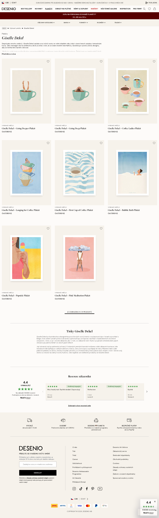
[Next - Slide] (147, 391)
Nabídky (94, 9)
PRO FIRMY (137, 9)
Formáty (82, 23)
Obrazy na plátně (63, 9)
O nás (75, 447)
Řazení (117, 23)
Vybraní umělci (15, 28)
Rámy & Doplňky (81, 9)
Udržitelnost (77, 463)
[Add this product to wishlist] (48, 61)
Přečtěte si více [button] (9, 54)
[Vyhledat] (144, 9)
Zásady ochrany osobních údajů (37, 478)
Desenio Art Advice (120, 447)
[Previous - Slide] (43, 391)
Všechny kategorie (45, 23)
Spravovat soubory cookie (123, 478)
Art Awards (77, 478)
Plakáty (48, 9)
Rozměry (100, 23)
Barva (66, 23)
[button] (148, 507)
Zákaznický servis (120, 451)
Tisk (74, 451)
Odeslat (38, 473)
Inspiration (125, 9)
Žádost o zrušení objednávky (124, 474)
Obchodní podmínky (121, 459)
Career (75, 459)
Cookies (116, 463)
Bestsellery (26, 9)
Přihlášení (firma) (79, 482)
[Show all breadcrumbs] (4, 28)
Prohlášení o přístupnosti (82, 467)
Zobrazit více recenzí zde (79, 406)
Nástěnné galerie (109, 9)
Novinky (38, 9)
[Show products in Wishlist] (149, 9)
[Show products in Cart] (154, 9)
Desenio (86, 511)
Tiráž (74, 455)
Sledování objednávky (121, 455)
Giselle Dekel (29, 28)
